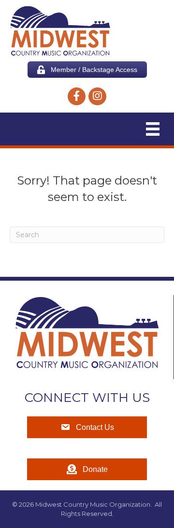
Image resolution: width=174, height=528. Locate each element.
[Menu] (152, 129)
